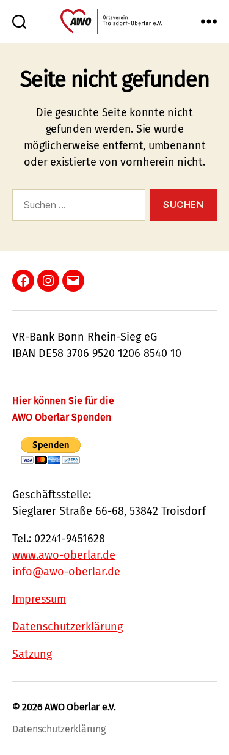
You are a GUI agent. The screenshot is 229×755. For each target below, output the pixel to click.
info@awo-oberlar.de (66, 571)
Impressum (39, 599)
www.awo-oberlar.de (63, 555)
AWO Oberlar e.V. (80, 707)
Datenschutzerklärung (67, 626)
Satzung (32, 654)
